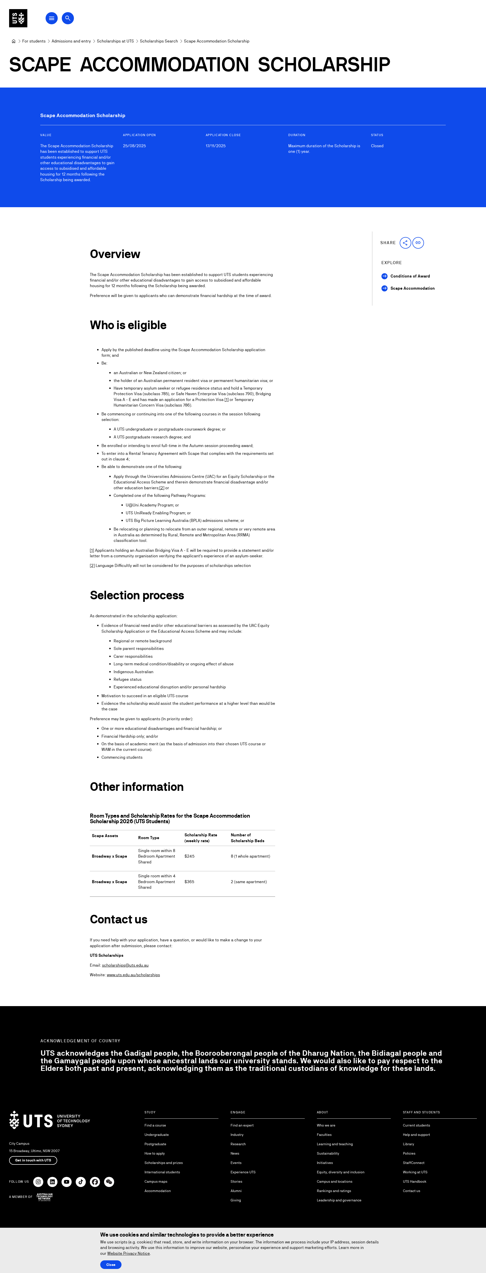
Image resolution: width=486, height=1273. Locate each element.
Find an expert (242, 1125)
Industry (237, 1135)
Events (236, 1163)
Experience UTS (243, 1172)
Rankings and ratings (334, 1191)
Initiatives (325, 1163)
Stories (236, 1181)
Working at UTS (415, 1172)
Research (238, 1144)
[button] (405, 243)
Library (408, 1144)
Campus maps (156, 1181)
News (235, 1153)
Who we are (326, 1125)
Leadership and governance (339, 1200)
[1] (227, 399)
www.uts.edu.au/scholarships (133, 974)
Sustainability (328, 1153)
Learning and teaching (335, 1144)
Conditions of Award (410, 276)
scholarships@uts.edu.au (125, 965)
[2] (161, 487)
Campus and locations (334, 1181)
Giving (236, 1200)
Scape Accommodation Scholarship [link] (216, 41)
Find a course (155, 1125)
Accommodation (158, 1191)
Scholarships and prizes (164, 1163)
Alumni (236, 1191)
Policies (409, 1153)
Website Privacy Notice (128, 1253)
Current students (416, 1125)
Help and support (416, 1135)
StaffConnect (413, 1163)
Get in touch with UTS (33, 1160)
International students (162, 1172)
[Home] (13, 41)
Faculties (324, 1135)
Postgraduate (155, 1144)
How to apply (155, 1153)
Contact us (411, 1191)
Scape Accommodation (413, 288)
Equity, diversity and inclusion (340, 1172)
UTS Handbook (415, 1181)
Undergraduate (157, 1135)
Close (110, 1265)
